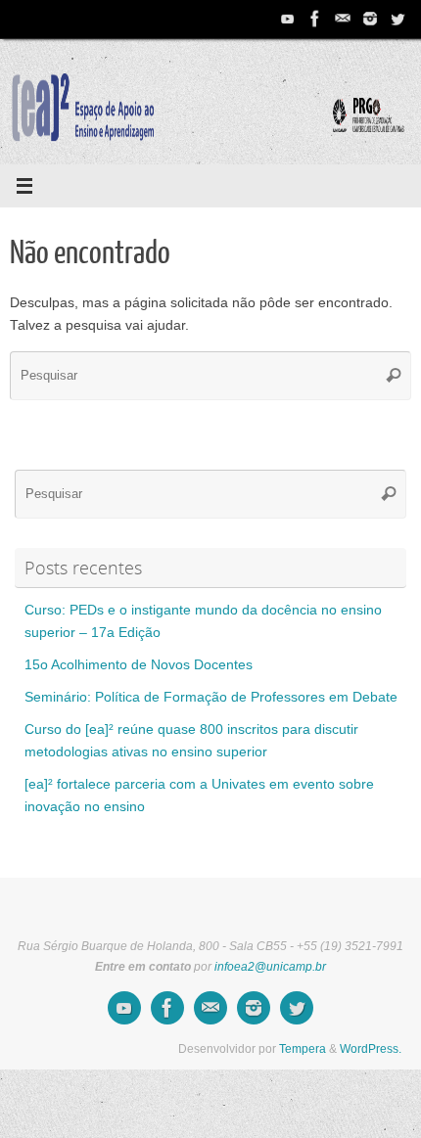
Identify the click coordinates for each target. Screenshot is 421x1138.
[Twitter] (397, 18)
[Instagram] (370, 18)
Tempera (302, 1049)
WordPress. (370, 1049)
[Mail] (342, 18)
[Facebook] (315, 18)
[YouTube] (288, 18)
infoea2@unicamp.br (270, 967)
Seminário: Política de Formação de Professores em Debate (211, 697)
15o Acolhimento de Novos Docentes (138, 665)
